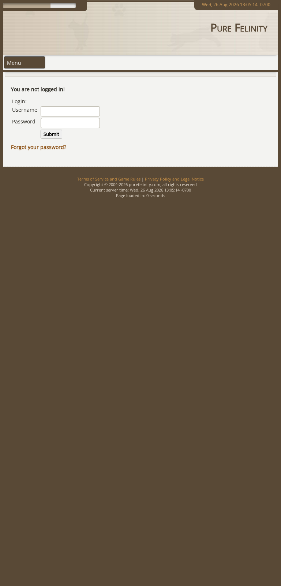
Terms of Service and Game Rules (108, 179)
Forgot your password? (38, 147)
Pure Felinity (238, 27)
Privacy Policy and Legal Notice (174, 179)
